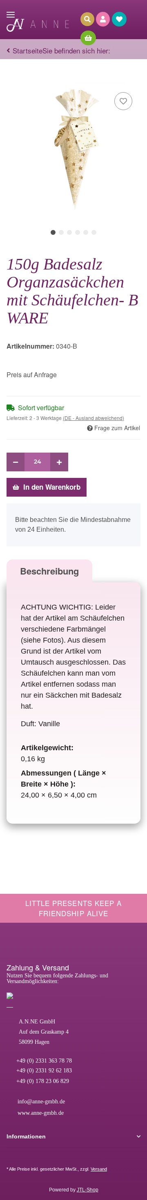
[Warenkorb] (90, 38)
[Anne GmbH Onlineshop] (38, 25)
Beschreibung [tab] (49, 570)
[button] (104, 19)
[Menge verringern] (15, 462)
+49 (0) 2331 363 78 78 (43, 1061)
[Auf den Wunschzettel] (123, 101)
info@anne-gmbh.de (40, 1101)
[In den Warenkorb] (13, 77)
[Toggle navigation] (11, 11)
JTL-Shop (87, 1190)
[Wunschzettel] (120, 19)
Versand (99, 1169)
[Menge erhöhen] (59, 462)
